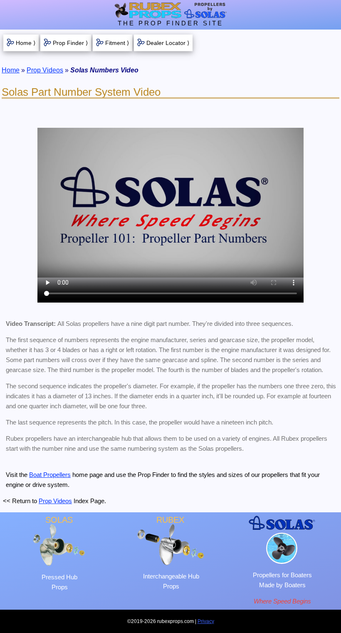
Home (11, 70)
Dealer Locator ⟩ (167, 43)
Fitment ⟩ (117, 43)
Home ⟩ (25, 43)
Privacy (206, 621)
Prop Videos (45, 70)
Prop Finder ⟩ (70, 43)
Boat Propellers (50, 474)
